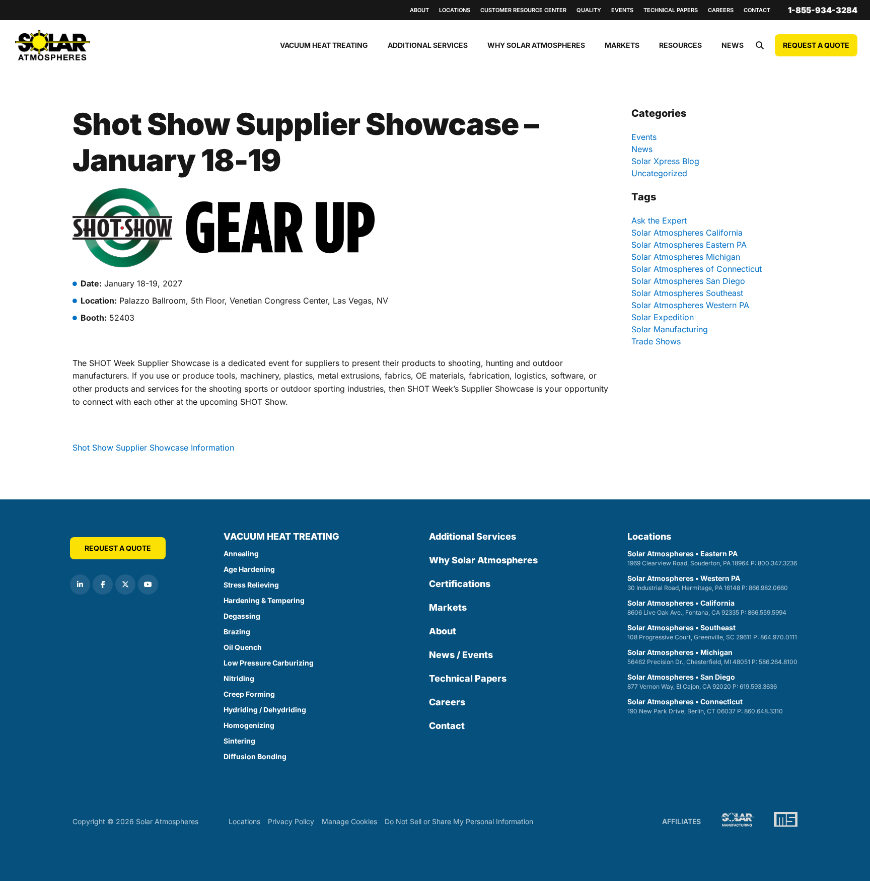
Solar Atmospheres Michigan (685, 257)
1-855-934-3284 (822, 10)
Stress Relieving (251, 584)
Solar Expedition (662, 317)
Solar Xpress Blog (665, 161)
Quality (588, 10)
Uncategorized (659, 173)
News (732, 45)
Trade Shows (656, 341)
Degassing (242, 616)
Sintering (239, 741)
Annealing (241, 553)
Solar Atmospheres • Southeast (712, 632)
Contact (757, 10)
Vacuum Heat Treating (324, 45)
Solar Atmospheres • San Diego (702, 681)
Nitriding (239, 678)
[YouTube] (148, 584)
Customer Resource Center (523, 10)
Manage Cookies (349, 821)
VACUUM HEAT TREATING (281, 536)
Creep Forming (249, 694)
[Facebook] (103, 584)
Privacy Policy (291, 821)
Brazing (237, 631)
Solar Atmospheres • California (706, 607)
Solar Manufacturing (669, 329)
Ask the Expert (659, 220)
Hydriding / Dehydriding (265, 709)
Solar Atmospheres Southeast (687, 293)
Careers (721, 10)
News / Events (461, 654)
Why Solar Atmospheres (536, 45)
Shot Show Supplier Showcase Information (153, 448)
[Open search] (760, 45)
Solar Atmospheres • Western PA (707, 583)
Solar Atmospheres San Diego (688, 281)
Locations (454, 10)
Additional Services (428, 45)
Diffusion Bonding (255, 756)
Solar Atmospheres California (687, 233)
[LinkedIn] (80, 584)
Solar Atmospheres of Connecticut (696, 269)
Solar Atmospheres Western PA (690, 305)
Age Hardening (249, 569)
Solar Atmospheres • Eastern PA (712, 558)
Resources (680, 45)
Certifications (459, 583)
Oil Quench (243, 647)
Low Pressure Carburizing (269, 662)
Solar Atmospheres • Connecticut (705, 706)
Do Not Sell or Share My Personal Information (459, 821)
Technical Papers (670, 10)
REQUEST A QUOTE (816, 45)
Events (622, 10)
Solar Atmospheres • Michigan (712, 657)
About (419, 10)
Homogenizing (249, 725)
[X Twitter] (125, 584)
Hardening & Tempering (264, 600)
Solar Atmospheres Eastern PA (689, 245)
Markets (622, 45)
